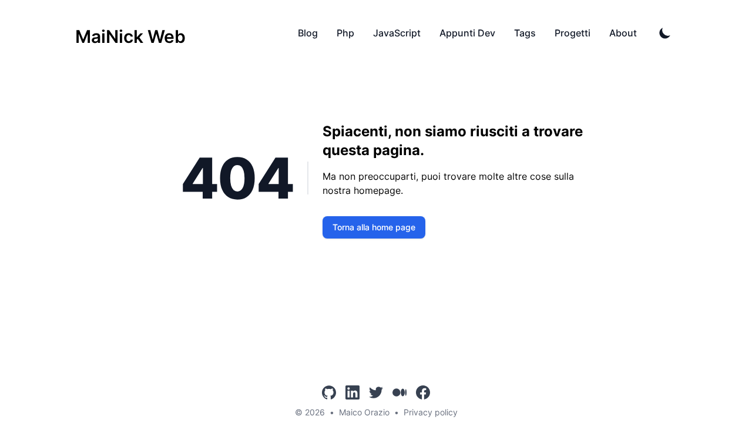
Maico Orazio (364, 412)
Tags (525, 33)
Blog (308, 33)
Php (345, 33)
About (623, 33)
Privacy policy (431, 412)
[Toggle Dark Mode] (665, 33)
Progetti (572, 33)
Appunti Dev (467, 33)
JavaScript (397, 33)
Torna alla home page (374, 227)
